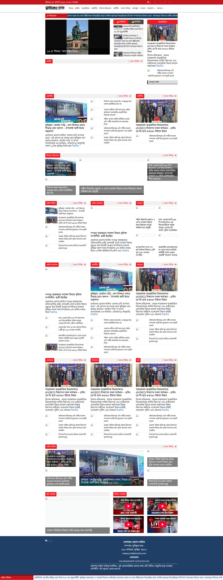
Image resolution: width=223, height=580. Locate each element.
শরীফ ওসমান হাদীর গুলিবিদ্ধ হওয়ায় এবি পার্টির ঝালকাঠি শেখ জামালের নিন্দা (117, 122)
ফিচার (71, 8)
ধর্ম (138, 360)
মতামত (140, 264)
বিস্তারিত (159, 66)
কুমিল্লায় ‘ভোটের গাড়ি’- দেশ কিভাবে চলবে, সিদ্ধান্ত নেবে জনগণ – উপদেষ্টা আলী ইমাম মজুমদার (65, 128)
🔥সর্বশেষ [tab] (120, 21)
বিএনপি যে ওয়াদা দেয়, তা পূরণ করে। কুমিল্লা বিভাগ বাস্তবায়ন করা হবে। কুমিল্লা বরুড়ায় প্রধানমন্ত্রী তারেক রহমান (75, 51)
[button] (50, 38)
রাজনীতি (94, 8)
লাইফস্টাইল (51, 203)
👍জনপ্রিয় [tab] (136, 21)
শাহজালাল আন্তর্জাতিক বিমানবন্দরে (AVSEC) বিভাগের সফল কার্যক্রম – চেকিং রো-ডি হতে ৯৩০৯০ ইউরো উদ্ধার (162, 47)
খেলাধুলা (135, 8)
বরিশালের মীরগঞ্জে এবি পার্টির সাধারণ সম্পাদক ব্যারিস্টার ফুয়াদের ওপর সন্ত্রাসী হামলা (161, 73)
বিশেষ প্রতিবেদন (105, 8)
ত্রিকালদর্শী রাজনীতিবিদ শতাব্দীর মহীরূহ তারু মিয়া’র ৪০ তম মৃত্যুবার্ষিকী (128, 29)
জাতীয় (77, 8)
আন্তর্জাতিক (85, 8)
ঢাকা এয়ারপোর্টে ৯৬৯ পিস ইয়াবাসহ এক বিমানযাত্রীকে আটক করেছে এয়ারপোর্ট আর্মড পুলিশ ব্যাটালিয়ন (168, 225)
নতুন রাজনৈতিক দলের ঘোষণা (61, 536)
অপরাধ (142, 8)
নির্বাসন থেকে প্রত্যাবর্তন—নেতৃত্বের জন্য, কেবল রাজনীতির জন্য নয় (118, 102)
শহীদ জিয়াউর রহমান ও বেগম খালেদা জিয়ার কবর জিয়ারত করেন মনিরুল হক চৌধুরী (111, 190)
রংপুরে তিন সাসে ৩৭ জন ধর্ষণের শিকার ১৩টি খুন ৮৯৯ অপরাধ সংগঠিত (145, 251)
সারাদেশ (150, 8)
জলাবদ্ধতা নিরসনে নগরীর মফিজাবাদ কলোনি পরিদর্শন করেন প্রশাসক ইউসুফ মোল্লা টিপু (167, 15)
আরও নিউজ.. (135, 61)
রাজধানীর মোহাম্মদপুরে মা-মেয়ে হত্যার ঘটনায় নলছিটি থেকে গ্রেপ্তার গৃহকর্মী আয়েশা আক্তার (168, 251)
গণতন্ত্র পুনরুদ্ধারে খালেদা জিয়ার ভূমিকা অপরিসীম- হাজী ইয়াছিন (109, 234)
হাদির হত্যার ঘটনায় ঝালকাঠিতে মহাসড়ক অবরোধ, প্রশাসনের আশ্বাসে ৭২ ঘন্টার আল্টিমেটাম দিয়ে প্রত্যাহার (162, 174)
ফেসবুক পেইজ (154, 82)
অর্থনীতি (116, 8)
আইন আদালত (97, 203)
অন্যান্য (159, 8)
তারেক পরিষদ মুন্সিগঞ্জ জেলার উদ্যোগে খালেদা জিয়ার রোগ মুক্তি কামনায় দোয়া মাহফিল (118, 140)
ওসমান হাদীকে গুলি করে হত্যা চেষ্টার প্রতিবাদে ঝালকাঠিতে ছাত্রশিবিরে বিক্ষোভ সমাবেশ (117, 112)
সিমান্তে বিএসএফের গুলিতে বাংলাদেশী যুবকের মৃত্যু (160, 483)
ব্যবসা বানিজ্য (125, 8)
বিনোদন (95, 360)
